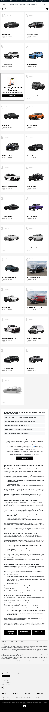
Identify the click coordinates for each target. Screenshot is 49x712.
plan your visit (37, 452)
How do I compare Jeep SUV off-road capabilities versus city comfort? (21, 417)
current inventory (16, 475)
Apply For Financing (28, 695)
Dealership (39, 693)
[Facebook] (2, 687)
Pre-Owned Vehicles (5, 697)
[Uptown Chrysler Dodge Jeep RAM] (4, 4)
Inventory (4, 693)
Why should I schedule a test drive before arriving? (17, 433)
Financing (27, 693)
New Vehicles (4, 695)
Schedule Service (16, 695)
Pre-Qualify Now (12, 95)
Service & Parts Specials (18, 697)
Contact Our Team (39, 631)
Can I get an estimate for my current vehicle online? (17, 425)
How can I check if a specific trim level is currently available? (19, 429)
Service (15, 693)
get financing (32, 446)
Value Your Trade (24, 631)
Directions (38, 697)
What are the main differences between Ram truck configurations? (20, 421)
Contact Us (25, 458)
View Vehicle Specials (10, 632)
